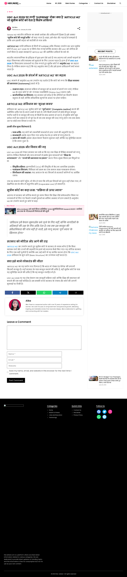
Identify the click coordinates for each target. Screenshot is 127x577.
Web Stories (70, 3)
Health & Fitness (54, 412)
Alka (15, 27)
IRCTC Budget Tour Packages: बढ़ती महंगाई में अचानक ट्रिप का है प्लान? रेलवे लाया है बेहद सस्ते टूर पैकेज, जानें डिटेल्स (110, 380)
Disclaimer (111, 3)
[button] (120, 3)
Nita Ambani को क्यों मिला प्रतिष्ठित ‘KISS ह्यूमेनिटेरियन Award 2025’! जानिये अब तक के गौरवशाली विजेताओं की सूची (49, 210)
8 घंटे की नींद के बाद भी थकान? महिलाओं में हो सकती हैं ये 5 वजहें (109, 58)
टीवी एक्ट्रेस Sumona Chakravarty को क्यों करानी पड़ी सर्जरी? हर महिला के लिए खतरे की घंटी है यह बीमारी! (110, 229)
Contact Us (98, 3)
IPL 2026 (58, 3)
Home (49, 3)
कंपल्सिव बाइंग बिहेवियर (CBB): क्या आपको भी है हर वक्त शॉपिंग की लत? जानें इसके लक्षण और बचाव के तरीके (109, 218)
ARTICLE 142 (12, 246)
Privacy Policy (78, 415)
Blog (11, 12)
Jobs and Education (55, 415)
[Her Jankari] (12, 3)
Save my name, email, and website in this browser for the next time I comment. (40, 372)
